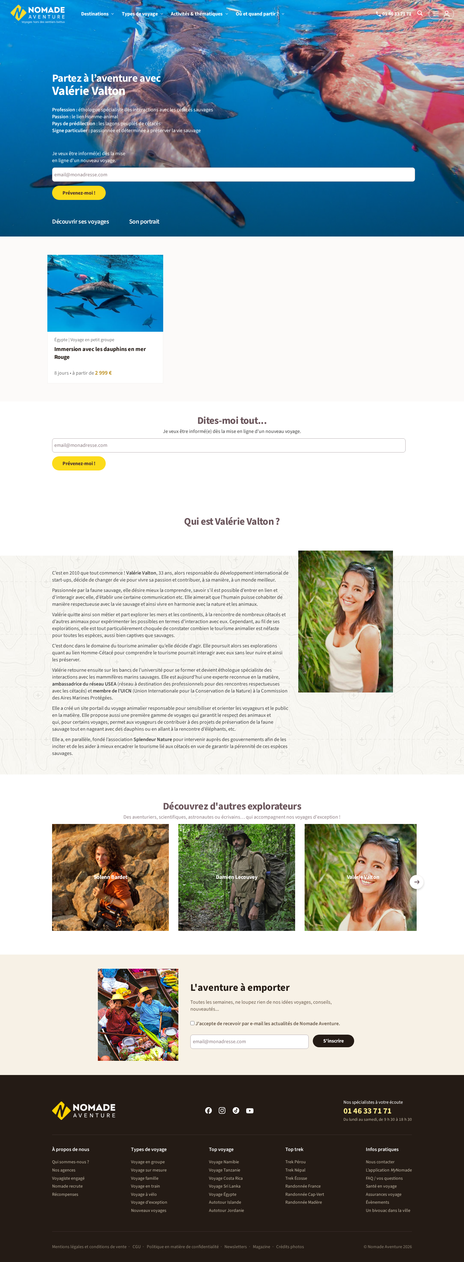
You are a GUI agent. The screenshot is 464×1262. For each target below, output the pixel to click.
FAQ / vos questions (384, 1178)
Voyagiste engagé (68, 1178)
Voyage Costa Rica (226, 1178)
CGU (137, 1247)
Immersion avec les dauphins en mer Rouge (100, 353)
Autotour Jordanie (226, 1210)
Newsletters (235, 1247)
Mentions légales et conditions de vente (89, 1247)
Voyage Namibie (224, 1162)
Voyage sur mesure (149, 1170)
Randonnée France (303, 1186)
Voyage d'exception (149, 1202)
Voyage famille (144, 1178)
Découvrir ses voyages (80, 221)
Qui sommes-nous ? (70, 1162)
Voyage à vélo (144, 1194)
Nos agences (63, 1170)
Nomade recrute (67, 1186)
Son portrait (144, 221)
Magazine (261, 1247)
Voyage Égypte (222, 1194)
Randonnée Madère (303, 1202)
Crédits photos (290, 1247)
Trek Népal (295, 1170)
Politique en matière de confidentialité (183, 1247)
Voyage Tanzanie (224, 1170)
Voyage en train (145, 1186)
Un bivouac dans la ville (388, 1210)
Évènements (377, 1202)
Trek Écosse (296, 1178)
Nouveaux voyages (148, 1210)
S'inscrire (333, 1040)
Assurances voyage (384, 1194)
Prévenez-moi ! (78, 193)
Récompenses (65, 1194)
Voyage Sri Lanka (225, 1186)
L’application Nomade (389, 1170)
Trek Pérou (295, 1162)
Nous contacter (380, 1162)
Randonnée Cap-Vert (304, 1194)
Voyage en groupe (148, 1162)
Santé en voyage (381, 1186)
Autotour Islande (225, 1202)
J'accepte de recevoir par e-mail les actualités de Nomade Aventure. (267, 1023)
